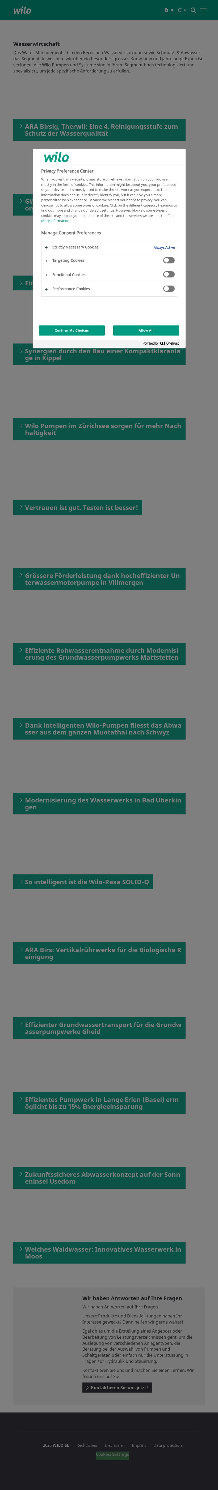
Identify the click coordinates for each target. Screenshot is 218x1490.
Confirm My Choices (72, 330)
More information (55, 220)
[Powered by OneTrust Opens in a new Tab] (162, 344)
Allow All (146, 330)
